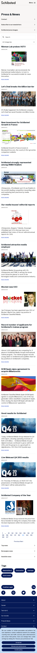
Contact (4, 626)
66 (3, 537)
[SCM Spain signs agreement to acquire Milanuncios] (18, 383)
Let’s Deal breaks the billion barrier (17, 86)
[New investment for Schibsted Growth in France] (18, 137)
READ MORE (5, 79)
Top (33, 587)
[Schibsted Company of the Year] (18, 507)
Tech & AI (4, 610)
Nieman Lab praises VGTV (13, 47)
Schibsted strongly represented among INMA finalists (16, 163)
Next (21, 541)
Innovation (20, 570)
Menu (32, 3)
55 (24, 533)
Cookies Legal (8, 587)
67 (7, 537)
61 (15, 535)
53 (16, 533)
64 (27, 535)
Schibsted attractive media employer (14, 246)
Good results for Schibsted (13, 413)
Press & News (5, 621)
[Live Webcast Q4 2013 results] (18, 470)
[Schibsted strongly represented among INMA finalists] (18, 177)
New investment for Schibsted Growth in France (15, 123)
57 (32, 533)
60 (11, 535)
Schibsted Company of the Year (16, 495)
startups (30, 570)
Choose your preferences (18, 646)
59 (7, 535)
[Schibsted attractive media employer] (18, 259)
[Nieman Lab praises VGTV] (18, 59)
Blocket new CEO (9, 287)
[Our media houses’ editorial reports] (18, 217)
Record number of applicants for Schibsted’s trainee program (16, 326)
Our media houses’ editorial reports (18, 205)
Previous (17, 541)
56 (28, 533)
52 (12, 533)
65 (31, 535)
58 (3, 535)
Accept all (18, 642)
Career (3, 605)
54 (20, 533)
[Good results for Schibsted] (18, 425)
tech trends (7, 575)
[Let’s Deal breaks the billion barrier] (18, 99)
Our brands (5, 616)
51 (8, 533)
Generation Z (7, 570)
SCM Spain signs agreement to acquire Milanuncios (15, 370)
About (3, 600)
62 (19, 535)
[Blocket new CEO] (18, 299)
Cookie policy (19, 649)
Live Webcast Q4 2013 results (15, 457)
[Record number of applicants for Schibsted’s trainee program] (18, 339)
